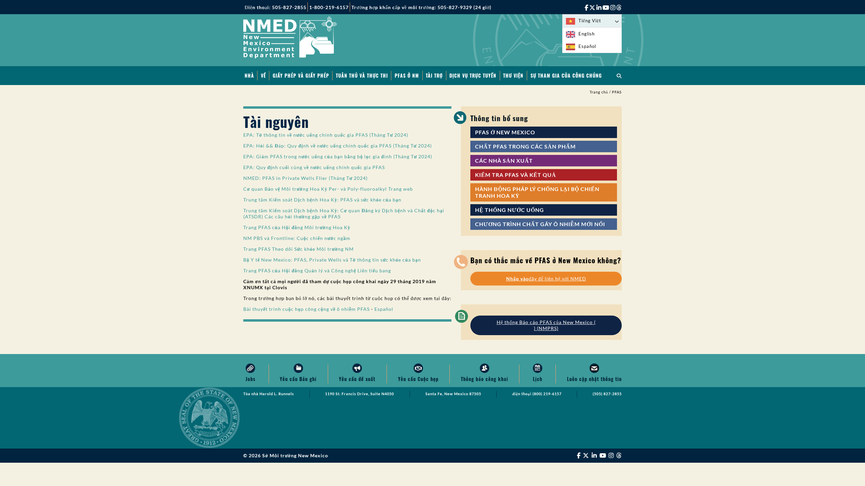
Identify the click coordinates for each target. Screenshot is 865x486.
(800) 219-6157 (547, 394)
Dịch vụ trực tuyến (472, 75)
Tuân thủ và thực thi (362, 75)
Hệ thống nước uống (509, 210)
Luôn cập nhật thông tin (594, 378)
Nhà (249, 75)
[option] (592, 34)
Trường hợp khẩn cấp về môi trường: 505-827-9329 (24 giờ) (421, 7)
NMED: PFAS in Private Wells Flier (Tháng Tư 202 (303, 178)
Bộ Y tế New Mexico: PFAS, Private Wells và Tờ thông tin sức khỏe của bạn (332, 260)
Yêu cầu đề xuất (357, 378)
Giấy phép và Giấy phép (301, 75)
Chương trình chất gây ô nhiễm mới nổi (540, 224)
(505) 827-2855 (607, 394)
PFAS (617, 92)
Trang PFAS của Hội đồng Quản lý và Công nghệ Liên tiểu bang (317, 270)
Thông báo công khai (484, 378)
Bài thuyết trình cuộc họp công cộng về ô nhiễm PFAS (306, 309)
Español (383, 309)
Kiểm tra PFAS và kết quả (515, 174)
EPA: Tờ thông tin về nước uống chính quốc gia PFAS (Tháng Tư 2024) (325, 135)
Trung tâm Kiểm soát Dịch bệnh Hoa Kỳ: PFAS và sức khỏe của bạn (323, 199)
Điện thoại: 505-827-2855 (275, 7)
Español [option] (587, 46)
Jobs (250, 378)
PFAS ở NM (407, 75)
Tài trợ (434, 75)
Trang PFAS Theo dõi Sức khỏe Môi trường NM (298, 249)
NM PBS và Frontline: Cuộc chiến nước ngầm (296, 238)
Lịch (537, 378)
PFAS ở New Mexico (505, 132)
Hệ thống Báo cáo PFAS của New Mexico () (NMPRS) (546, 325)
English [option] (586, 33)
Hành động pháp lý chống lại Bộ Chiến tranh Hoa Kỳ (537, 192)
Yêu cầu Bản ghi (298, 378)
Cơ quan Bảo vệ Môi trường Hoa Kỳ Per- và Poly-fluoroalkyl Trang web (328, 189)
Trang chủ (599, 92)
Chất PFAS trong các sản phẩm (525, 146)
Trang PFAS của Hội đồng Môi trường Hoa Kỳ (296, 227)
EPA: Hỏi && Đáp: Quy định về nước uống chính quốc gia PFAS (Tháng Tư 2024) (337, 145)
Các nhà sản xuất (504, 160)
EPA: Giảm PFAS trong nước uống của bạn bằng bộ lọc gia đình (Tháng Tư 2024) (337, 156)
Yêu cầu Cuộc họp (418, 378)
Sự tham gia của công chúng (566, 75)
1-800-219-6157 (329, 7)
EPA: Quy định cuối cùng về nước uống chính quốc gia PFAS (314, 167)
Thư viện (513, 75)
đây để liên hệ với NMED (546, 278)
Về (263, 75)
